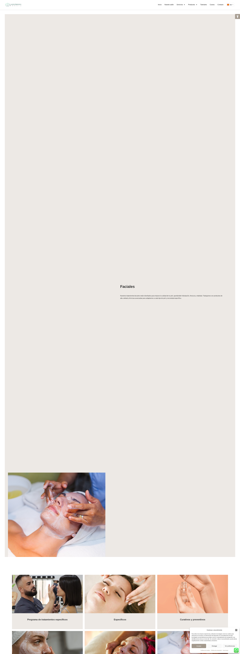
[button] (237, 16)
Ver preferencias (230, 646)
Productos (191, 4)
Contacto (220, 4)
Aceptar (198, 646)
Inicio (159, 4)
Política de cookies (205, 650)
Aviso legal (225, 650)
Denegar (214, 646)
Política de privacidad (216, 650)
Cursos (212, 4)
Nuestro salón (169, 4)
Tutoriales (203, 4)
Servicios (180, 4)
